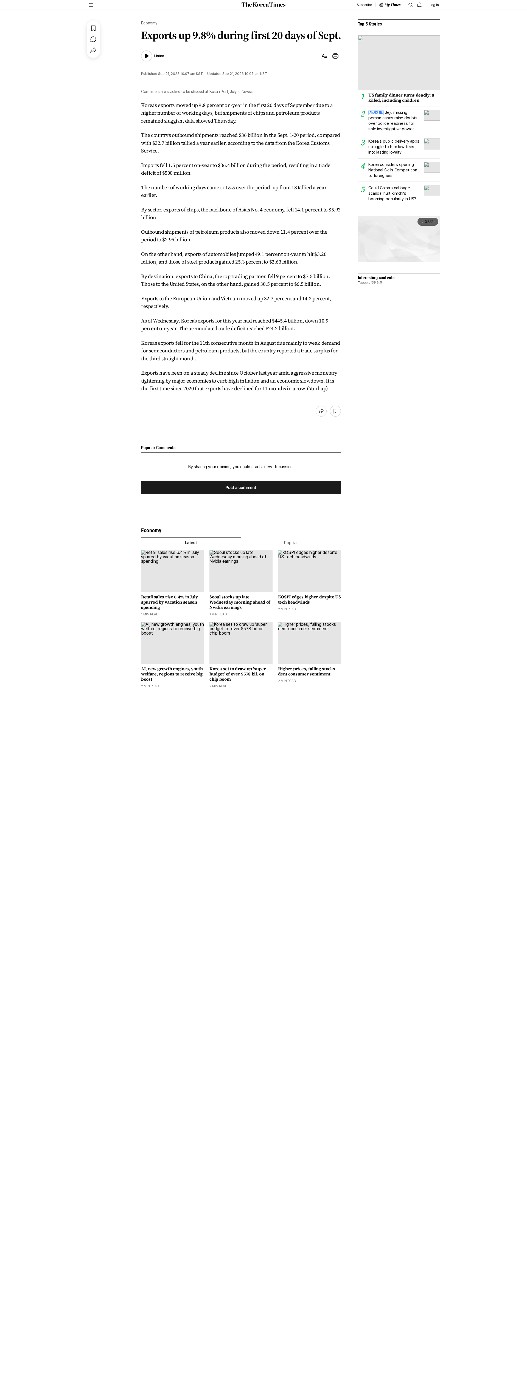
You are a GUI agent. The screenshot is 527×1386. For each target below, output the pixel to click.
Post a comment (241, 487)
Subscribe (364, 5)
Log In (434, 5)
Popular (291, 542)
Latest (191, 542)
